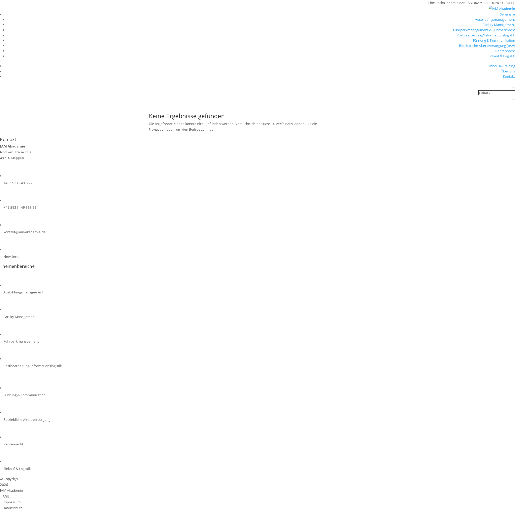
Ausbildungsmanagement (495, 19)
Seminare (507, 14)
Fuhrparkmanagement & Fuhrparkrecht (484, 30)
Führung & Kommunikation (494, 40)
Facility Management (499, 24)
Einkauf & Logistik (501, 56)
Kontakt (509, 76)
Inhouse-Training (502, 66)
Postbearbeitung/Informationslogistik (486, 35)
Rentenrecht (505, 51)
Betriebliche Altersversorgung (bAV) (487, 45)
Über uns (508, 71)
